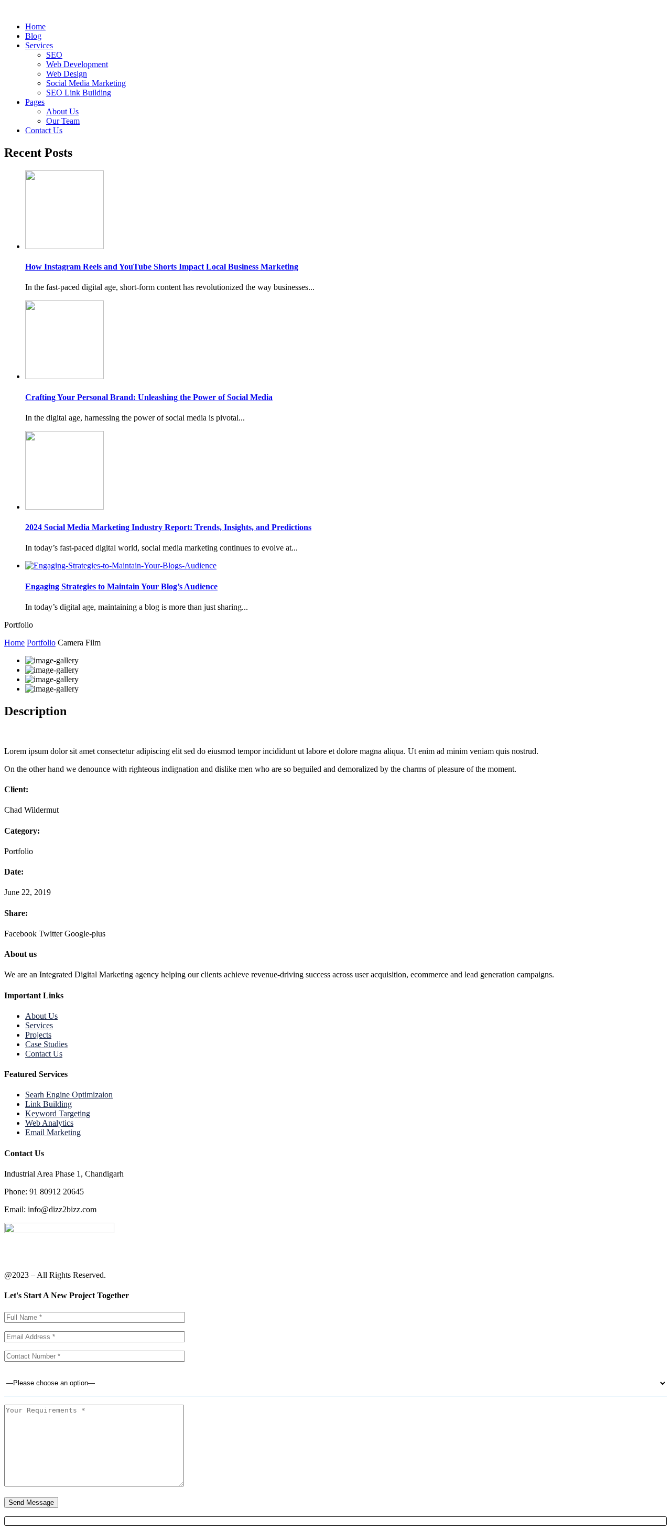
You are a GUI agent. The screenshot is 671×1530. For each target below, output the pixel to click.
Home (35, 26)
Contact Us (43, 130)
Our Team (63, 120)
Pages (35, 102)
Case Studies (46, 1044)
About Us (62, 111)
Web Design (66, 73)
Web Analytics (49, 1122)
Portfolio (41, 642)
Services (39, 45)
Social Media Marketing (86, 83)
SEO (54, 54)
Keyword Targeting (57, 1113)
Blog (33, 35)
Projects (38, 1034)
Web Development (77, 64)
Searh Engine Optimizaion (69, 1094)
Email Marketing (53, 1132)
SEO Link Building (78, 92)
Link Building (48, 1104)
